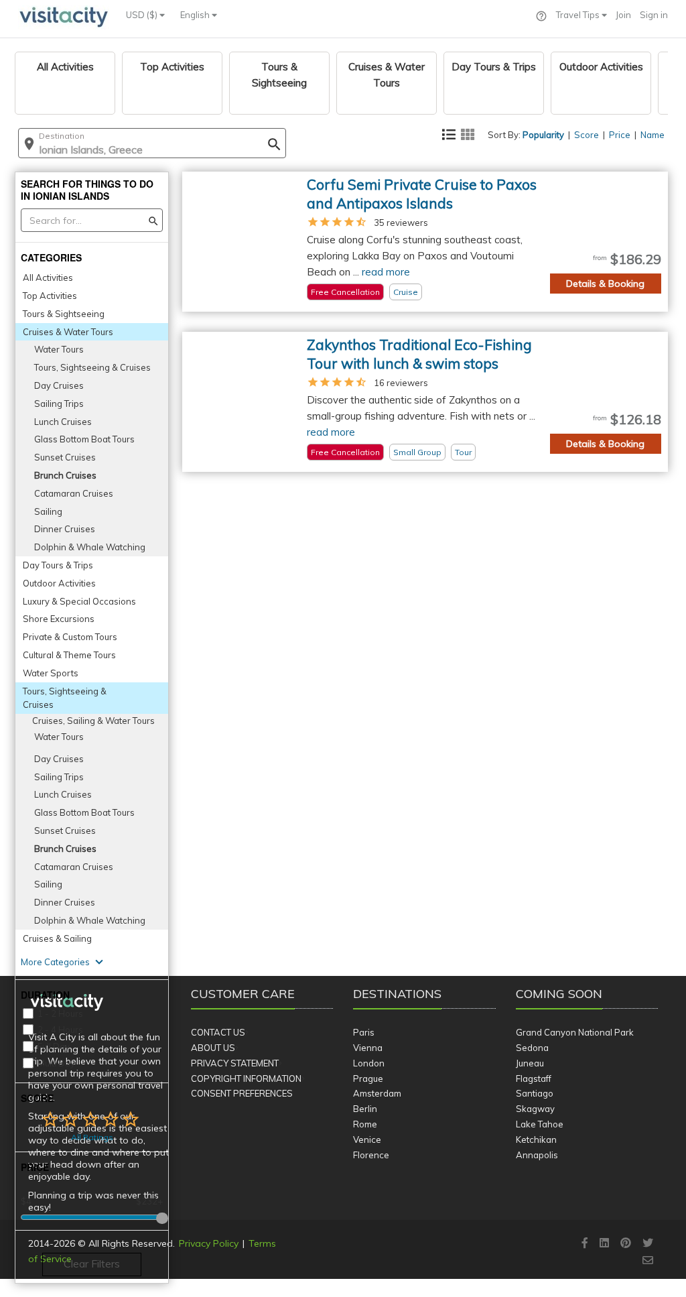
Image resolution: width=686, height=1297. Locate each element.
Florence (371, 1155)
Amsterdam (377, 1093)
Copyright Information (246, 1078)
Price (619, 134)
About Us (213, 1047)
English (196, 14)
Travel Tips (579, 14)
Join (623, 14)
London (369, 1063)
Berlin (365, 1108)
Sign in (654, 14)
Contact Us (218, 1032)
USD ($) (142, 14)
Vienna (368, 1047)
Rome (365, 1124)
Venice (367, 1139)
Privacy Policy (208, 1243)
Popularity (543, 134)
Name (652, 134)
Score (586, 134)
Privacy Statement (235, 1063)
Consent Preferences (242, 1093)
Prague (368, 1078)
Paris (363, 1032)
